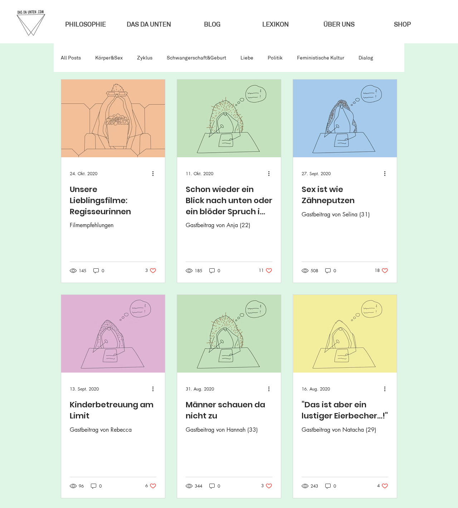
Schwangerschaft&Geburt (196, 58)
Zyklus (144, 58)
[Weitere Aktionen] (155, 173)
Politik (275, 58)
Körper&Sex (109, 58)
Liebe (246, 58)
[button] (338, 24)
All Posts (71, 58)
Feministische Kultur (320, 58)
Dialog (366, 58)
